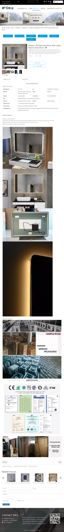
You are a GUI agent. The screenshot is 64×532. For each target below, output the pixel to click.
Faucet (31, 39)
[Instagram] (51, 3)
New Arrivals (8, 35)
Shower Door (43, 35)
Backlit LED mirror (33, 466)
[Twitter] (46, 1)
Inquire (36, 63)
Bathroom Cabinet (19, 35)
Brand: (23, 79)
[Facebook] (44, 1)
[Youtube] (51, 1)
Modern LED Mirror (7, 466)
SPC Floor (54, 35)
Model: (4, 79)
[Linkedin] (48, 1)
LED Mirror (31, 35)
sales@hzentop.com (6, 3)
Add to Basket (36, 66)
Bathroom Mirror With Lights (20, 466)
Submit (6, 504)
